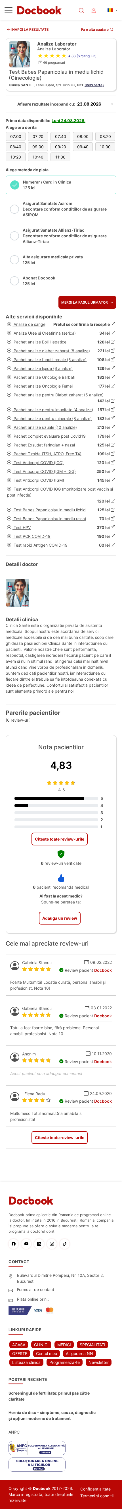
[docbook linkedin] (40, 1244)
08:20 (105, 136)
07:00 (15, 136)
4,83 (61, 765)
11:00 (60, 157)
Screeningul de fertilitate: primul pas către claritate (49, 1396)
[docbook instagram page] (53, 1244)
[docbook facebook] (15, 1244)
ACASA (18, 1344)
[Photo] (19, 593)
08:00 (83, 136)
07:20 (38, 136)
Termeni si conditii (96, 1495)
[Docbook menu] (8, 11)
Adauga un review (59, 918)
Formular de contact (35, 1289)
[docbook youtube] (27, 1244)
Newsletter (99, 1362)
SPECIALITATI (92, 1344)
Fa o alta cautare (95, 29)
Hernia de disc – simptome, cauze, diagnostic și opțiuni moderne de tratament (52, 1415)
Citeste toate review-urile (59, 839)
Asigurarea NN (79, 1353)
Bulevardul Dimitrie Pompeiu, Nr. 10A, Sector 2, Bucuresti (60, 1278)
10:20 (15, 157)
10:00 (105, 146)
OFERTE (19, 1353)
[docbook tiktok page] (66, 1244)
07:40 (60, 136)
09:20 (60, 146)
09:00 (38, 146)
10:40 (38, 157)
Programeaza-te (64, 1362)
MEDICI (64, 1344)
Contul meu (46, 1353)
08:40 (15, 146)
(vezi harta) (94, 85)
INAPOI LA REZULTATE (29, 29)
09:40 (83, 146)
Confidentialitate (95, 1489)
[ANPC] (37, 1448)
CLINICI (41, 1344)
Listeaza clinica (26, 1362)
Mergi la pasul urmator (85, 302)
